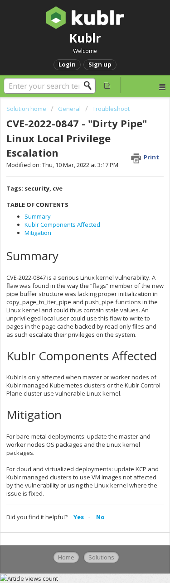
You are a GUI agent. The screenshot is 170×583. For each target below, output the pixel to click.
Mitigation (37, 233)
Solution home (27, 109)
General (69, 109)
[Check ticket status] (107, 85)
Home (66, 557)
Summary (37, 216)
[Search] (90, 85)
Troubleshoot (111, 109)
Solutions (101, 557)
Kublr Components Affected (62, 224)
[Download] (68, 287)
